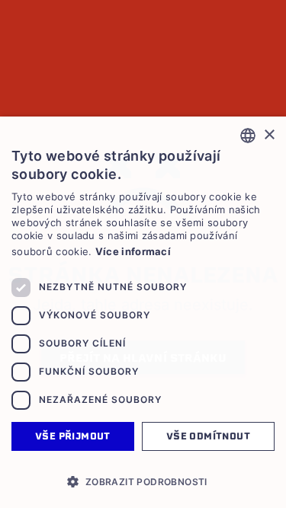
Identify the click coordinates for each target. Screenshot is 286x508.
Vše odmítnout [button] (208, 436)
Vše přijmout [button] (73, 436)
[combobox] (247, 135)
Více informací (133, 251)
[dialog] (143, 312)
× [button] (269, 135)
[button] (143, 481)
